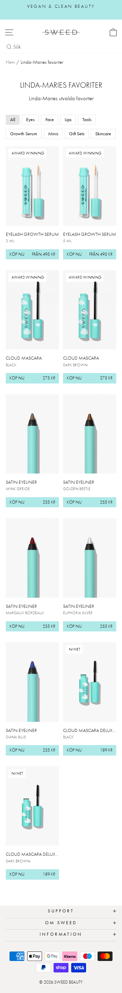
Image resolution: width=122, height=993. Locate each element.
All (12, 119)
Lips (68, 119)
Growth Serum (23, 134)
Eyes (30, 119)
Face (49, 119)
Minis (53, 134)
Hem (10, 62)
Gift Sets (76, 134)
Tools (87, 119)
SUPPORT (61, 911)
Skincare (103, 134)
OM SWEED (61, 923)
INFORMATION (61, 934)
